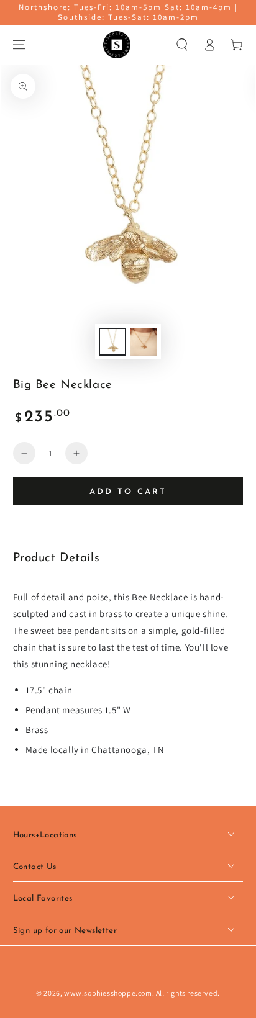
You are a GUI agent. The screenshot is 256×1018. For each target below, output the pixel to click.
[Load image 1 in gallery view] (112, 342)
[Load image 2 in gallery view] (143, 342)
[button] (182, 44)
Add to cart (128, 492)
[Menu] (19, 44)
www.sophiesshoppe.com (108, 993)
